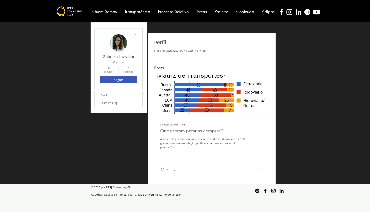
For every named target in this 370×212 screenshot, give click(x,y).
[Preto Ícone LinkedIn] (281, 191)
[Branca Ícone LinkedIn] (299, 12)
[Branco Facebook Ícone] (281, 12)
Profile (104, 95)
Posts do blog (109, 103)
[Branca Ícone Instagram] (289, 12)
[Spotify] (307, 12)
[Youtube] (316, 12)
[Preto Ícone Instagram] (273, 191)
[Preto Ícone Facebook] (265, 191)
